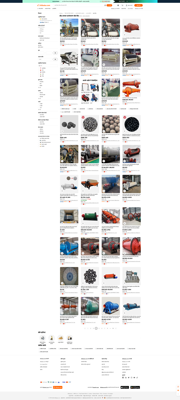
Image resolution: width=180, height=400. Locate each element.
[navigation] (48, 171)
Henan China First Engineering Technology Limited (131, 261)
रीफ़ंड (103, 369)
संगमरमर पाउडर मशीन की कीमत (76, 348)
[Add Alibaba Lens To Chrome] (57, 387)
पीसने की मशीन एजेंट (100, 348)
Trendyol (105, 393)
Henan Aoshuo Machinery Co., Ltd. (109, 232)
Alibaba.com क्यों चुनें (44, 361)
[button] (105, 5)
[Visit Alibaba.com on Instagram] (131, 377)
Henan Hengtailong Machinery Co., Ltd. (131, 170)
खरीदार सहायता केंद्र (105, 361)
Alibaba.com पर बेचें (126, 361)
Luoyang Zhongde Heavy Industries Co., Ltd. (69, 74)
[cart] (123, 5)
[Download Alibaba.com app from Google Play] (135, 387)
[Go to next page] (116, 328)
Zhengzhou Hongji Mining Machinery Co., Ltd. (131, 44)
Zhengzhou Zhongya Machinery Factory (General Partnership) (131, 200)
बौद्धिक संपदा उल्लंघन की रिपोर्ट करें (107, 372)
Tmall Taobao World (83, 393)
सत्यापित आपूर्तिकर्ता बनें (126, 369)
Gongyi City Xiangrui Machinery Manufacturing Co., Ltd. (131, 232)
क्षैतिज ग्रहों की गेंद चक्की (44, 351)
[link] (178, 386)
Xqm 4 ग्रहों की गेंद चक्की (66, 111)
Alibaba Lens (46, 387)
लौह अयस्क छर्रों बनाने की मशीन (112, 108)
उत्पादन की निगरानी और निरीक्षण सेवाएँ (67, 372)
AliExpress (70, 393)
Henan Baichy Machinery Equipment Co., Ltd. (90, 74)
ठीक (55, 53)
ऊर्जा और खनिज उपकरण (80, 13)
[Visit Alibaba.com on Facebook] (123, 377)
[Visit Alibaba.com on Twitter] (129, 377)
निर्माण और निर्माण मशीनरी (69, 13)
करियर (41, 369)
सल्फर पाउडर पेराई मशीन (121, 348)
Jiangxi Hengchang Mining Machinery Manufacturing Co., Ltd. (90, 202)
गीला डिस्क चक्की (123, 108)
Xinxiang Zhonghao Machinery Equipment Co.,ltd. (131, 292)
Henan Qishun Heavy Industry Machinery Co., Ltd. (111, 200)
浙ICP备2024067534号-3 (125, 397)
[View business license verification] (102, 398)
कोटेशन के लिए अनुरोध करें (85, 364)
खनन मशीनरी (88, 13)
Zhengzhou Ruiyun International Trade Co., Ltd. (69, 292)
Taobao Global (96, 393)
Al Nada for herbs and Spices (87, 292)
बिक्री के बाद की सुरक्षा (64, 369)
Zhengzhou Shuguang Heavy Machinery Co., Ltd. (131, 102)
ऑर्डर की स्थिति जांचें (125, 367)
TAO (101, 393)
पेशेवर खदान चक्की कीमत (64, 348)
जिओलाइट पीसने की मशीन (134, 108)
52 (113, 328)
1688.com (75, 393)
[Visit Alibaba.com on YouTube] (134, 377)
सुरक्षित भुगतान (63, 361)
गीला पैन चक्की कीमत (77, 111)
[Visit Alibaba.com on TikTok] (137, 377)
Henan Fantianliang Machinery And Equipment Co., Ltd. (69, 232)
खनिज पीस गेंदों (82, 108)
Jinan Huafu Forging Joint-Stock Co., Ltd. (69, 140)
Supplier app (96, 387)
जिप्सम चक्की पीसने (100, 108)
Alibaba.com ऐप (103, 387)
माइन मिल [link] (94, 13)
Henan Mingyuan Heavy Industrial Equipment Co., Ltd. (90, 170)
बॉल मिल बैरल (91, 108)
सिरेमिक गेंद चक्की (43, 348)
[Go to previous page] (85, 328)
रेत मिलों (75, 108)
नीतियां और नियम (63, 375)
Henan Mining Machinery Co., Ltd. (67, 262)
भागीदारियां (124, 372)
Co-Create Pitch (43, 364)
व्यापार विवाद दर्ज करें (105, 367)
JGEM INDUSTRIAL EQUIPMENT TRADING (90, 232)
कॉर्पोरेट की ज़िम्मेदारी (43, 367)
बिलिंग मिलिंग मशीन (110, 348)
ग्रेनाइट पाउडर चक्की (132, 348)
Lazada (90, 393)
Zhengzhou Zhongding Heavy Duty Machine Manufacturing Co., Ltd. (69, 44)
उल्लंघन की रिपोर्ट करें (105, 375)
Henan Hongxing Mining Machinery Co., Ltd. (69, 170)
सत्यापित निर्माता (84, 361)
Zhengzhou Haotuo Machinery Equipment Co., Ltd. (90, 262)
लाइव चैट (103, 364)
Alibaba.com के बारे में (44, 358)
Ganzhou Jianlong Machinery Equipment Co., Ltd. (131, 322)
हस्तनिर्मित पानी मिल (53, 348)
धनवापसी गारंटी (63, 364)
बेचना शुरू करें (124, 364)
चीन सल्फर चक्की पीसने (89, 348)
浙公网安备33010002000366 (113, 397)
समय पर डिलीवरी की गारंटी (65, 367)
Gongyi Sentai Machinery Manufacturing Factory (111, 262)
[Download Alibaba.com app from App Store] (125, 387)
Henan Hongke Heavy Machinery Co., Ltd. (111, 170)
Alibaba (61, 13)
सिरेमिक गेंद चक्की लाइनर (65, 108)
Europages (110, 393)
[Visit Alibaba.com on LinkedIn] (126, 377)
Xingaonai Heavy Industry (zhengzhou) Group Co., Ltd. (69, 200)
